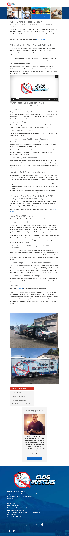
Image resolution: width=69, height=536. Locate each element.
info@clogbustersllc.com (18, 510)
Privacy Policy (27, 525)
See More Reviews (34, 458)
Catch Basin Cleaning (18, 396)
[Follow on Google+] (14, 531)
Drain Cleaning (16, 392)
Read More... (10, 498)
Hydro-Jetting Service (19, 400)
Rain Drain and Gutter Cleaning (21, 404)
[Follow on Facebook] (9, 531)
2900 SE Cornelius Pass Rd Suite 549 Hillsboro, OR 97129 (23, 512)
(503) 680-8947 (41, 39)
